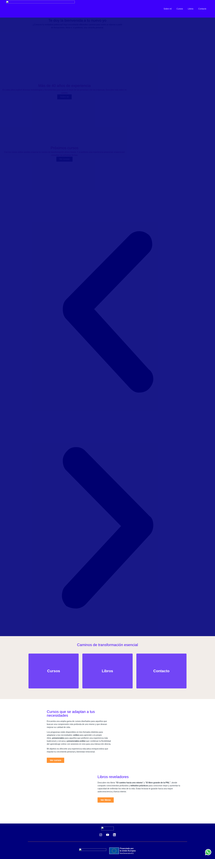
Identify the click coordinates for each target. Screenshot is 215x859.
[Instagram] (101, 835)
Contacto (202, 9)
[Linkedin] (114, 835)
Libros (190, 9)
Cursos (180, 9)
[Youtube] (107, 835)
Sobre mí (168, 9)
